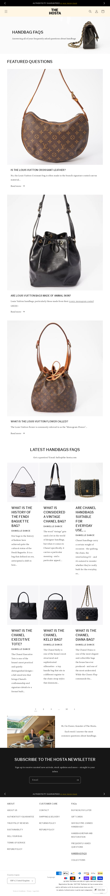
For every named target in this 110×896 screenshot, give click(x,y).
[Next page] (74, 709)
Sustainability (15, 830)
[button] (6, 11)
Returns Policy (47, 823)
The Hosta (72, 881)
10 (66, 709)
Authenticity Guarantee (20, 817)
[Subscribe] (77, 780)
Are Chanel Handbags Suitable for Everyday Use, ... (86, 519)
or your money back (68, 3)
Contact (44, 810)
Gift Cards (77, 817)
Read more (16, 186)
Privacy (29, 891)
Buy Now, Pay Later (81, 810)
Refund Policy (46, 830)
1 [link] (35, 709)
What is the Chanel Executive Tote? (21, 637)
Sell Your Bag (14, 836)
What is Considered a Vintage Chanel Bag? (55, 514)
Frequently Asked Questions (81, 845)
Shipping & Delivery (49, 817)
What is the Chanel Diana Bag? (86, 635)
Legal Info (36, 891)
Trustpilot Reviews (18, 823)
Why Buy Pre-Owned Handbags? (82, 825)
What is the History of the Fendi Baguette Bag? (21, 517)
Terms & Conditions (19, 891)
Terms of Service (16, 843)
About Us (12, 810)
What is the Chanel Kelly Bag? (54, 635)
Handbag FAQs (79, 854)
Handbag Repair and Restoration (82, 835)
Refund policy (14, 849)
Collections (78, 860)
